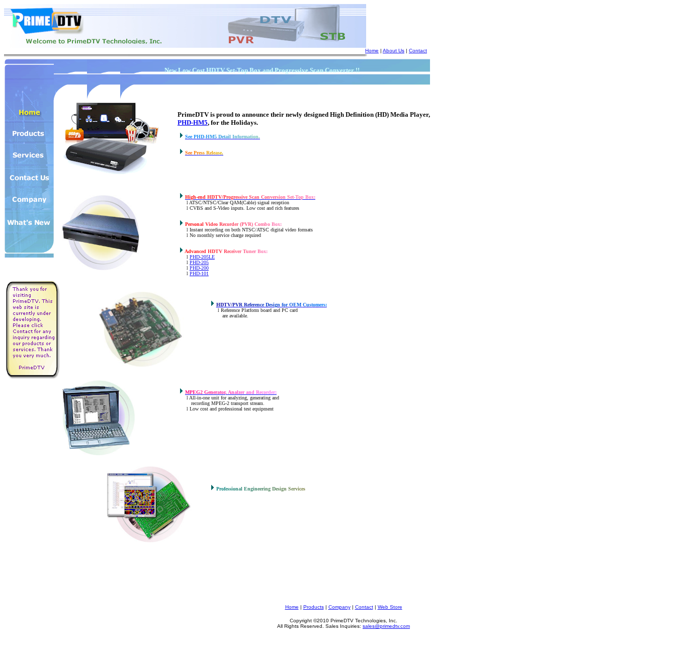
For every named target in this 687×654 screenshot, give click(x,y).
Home (372, 50)
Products (313, 607)
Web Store (390, 607)
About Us (393, 50)
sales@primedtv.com (386, 626)
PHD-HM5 (193, 122)
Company (339, 607)
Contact (418, 50)
